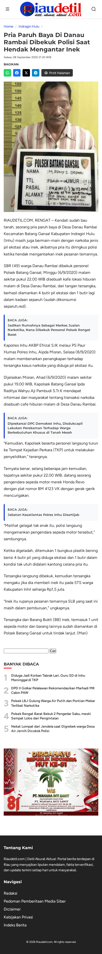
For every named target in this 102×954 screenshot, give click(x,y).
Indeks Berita (15, 925)
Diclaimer (12, 909)
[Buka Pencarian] (94, 9)
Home (8, 26)
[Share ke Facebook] (17, 73)
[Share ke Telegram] (35, 73)
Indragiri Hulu (29, 26)
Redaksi (10, 893)
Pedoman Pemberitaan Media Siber (35, 901)
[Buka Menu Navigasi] (8, 9)
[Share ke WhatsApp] (7, 73)
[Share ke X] (26, 73)
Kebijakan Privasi (18, 917)
